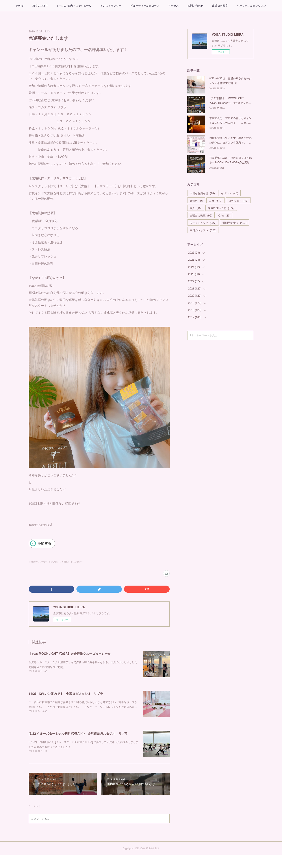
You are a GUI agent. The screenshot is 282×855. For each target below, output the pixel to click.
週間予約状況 (235, 222)
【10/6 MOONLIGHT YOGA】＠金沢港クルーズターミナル (70, 653)
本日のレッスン (203, 230)
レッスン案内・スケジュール (74, 5)
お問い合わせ (195, 5)
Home (20, 5)
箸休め (196, 200)
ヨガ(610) (33, 561)
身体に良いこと (221, 208)
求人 (196, 208)
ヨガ (215, 200)
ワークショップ (203, 222)
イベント (229, 193)
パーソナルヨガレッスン (251, 5)
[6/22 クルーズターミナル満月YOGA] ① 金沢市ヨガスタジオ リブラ (78, 733)
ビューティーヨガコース (144, 5)
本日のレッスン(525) (72, 561)
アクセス (173, 5)
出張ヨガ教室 (220, 5)
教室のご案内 (40, 5)
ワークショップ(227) (50, 561)
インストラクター (110, 5)
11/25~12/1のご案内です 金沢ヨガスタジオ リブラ (66, 693)
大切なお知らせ (202, 193)
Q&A (224, 215)
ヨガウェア (238, 200)
